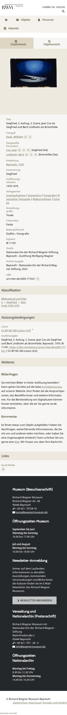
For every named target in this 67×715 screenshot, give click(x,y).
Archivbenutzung (52, 387)
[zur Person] (26, 137)
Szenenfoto (34, 195)
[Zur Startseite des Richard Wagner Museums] (12, 8)
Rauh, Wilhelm (14, 137)
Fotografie (49, 195)
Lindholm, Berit (15, 154)
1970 (21, 164)
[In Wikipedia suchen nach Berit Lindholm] (36, 154)
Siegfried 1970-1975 (13, 304)
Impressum (35, 702)
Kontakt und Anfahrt (55, 702)
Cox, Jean (11, 150)
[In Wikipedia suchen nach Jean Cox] (28, 150)
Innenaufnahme (15, 195)
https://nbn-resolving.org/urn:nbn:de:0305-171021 (33, 349)
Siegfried (11, 302)
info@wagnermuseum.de (30, 646)
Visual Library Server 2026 (8, 713)
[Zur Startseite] (53, 8)
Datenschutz (20, 702)
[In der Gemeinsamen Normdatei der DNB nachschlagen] (30, 137)
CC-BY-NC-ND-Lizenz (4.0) (16, 330)
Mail (16, 442)
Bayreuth (11, 164)
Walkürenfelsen (42, 199)
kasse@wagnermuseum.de (32, 512)
